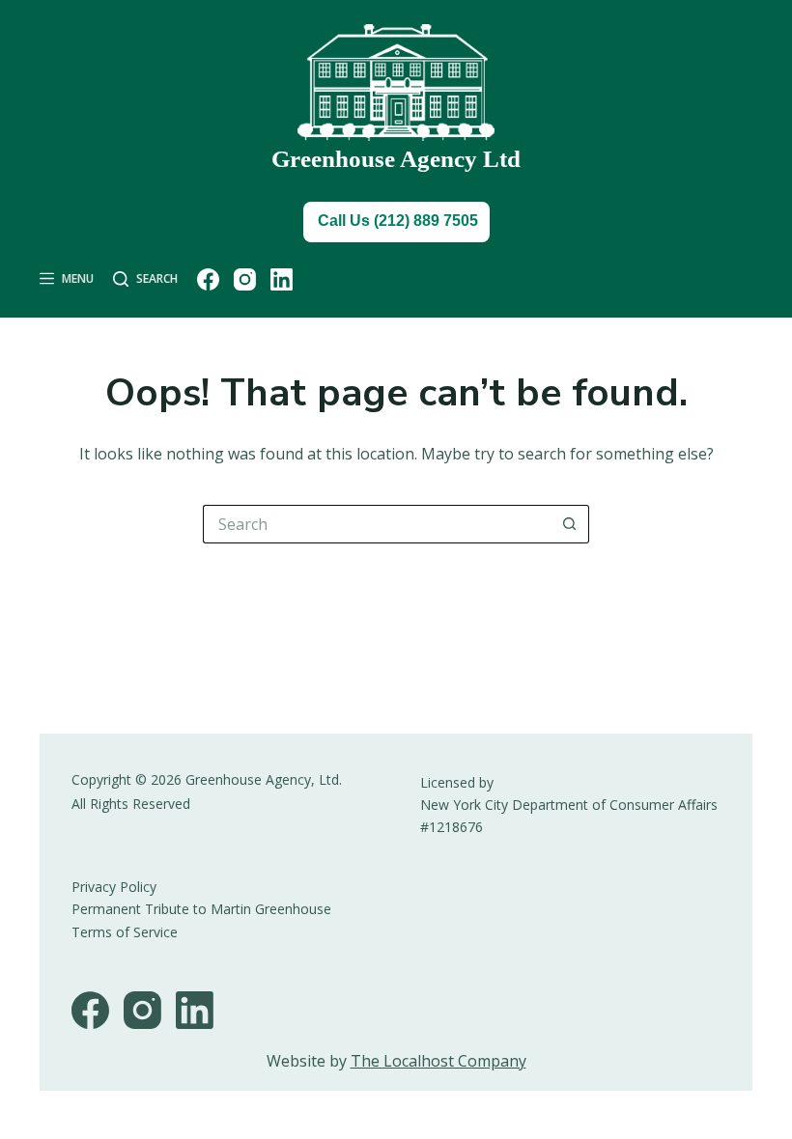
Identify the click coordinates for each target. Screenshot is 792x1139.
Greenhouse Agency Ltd (396, 159)
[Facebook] (208, 279)
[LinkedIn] (281, 279)
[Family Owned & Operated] (396, 82)
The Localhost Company (438, 1060)
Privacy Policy (113, 886)
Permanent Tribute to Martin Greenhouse (201, 909)
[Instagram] (245, 279)
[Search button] (570, 524)
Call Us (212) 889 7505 (398, 220)
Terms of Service (124, 932)
